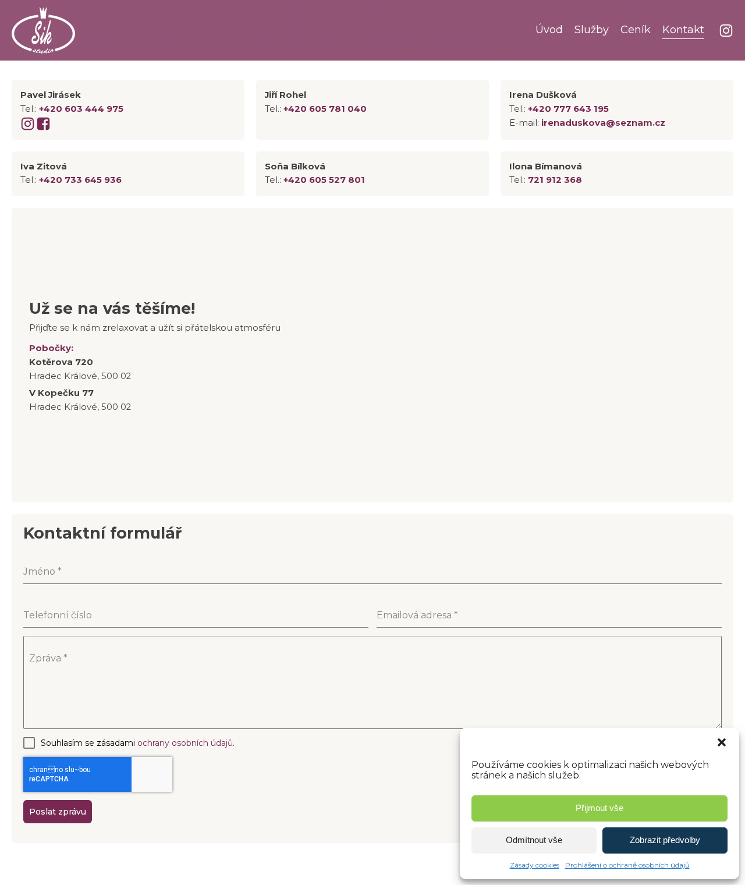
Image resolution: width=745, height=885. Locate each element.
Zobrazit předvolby (665, 840)
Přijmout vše (599, 808)
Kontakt (683, 29)
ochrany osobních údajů (185, 743)
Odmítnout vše (534, 840)
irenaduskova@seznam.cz (603, 123)
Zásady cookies (534, 865)
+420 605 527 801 (324, 180)
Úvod (549, 29)
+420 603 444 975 (81, 109)
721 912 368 (555, 180)
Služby (591, 29)
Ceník (635, 29)
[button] (722, 742)
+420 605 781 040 (325, 109)
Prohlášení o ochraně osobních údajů (627, 865)
